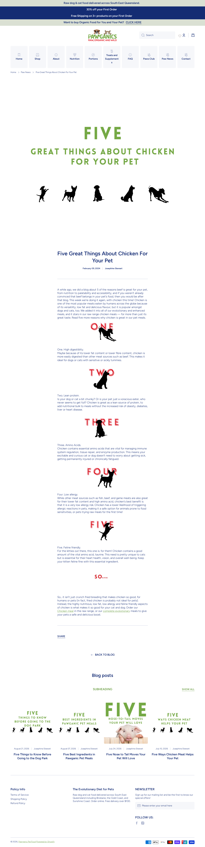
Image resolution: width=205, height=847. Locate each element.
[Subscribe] (190, 805)
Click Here (134, 22)
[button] (61, 636)
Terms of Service (20, 794)
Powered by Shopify (45, 841)
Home (13, 72)
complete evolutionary (116, 611)
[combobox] (157, 35)
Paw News (25, 72)
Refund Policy (18, 803)
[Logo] (102, 35)
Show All (188, 689)
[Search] (142, 35)
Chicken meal (65, 611)
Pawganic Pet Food (27, 841)
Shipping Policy (19, 799)
